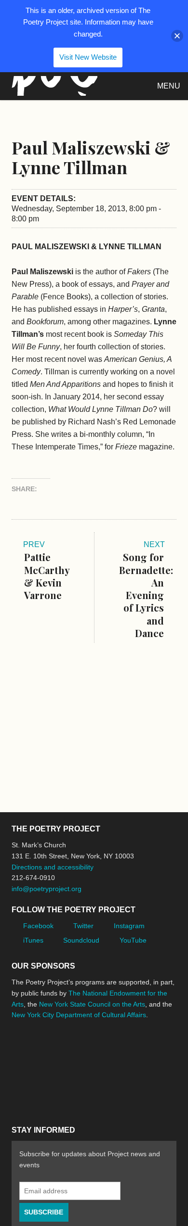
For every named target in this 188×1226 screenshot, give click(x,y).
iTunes (33, 940)
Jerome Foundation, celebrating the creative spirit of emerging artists (100, 1050)
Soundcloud (81, 940)
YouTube (133, 940)
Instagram (129, 926)
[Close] (177, 36)
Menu (168, 86)
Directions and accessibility (53, 867)
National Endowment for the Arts (38, 1051)
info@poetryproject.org (46, 889)
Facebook (38, 926)
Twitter (83, 926)
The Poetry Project (52, 86)
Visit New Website (88, 57)
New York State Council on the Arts (92, 1004)
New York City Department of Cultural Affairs (79, 1015)
